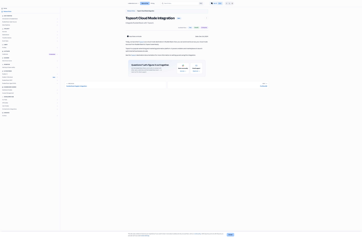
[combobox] (182, 3)
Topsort (141, 42)
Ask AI (217, 3)
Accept (230, 235)
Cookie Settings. (145, 236)
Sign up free (145, 3)
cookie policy (197, 234)
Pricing (152, 3)
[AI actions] (206, 17)
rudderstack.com (132, 3)
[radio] (226, 3)
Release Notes (131, 11)
